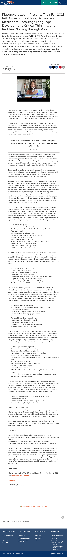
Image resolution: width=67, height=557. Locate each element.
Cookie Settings (19, 553)
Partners (20, 537)
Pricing (36, 540)
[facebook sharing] (50, 67)
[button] (33, 89)
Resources (21, 541)
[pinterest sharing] (60, 67)
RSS (13, 553)
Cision (60, 553)
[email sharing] (63, 67)
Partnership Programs (24, 538)
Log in (52, 537)
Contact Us (5, 540)
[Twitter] (3, 542)
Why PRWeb (38, 535)
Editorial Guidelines (23, 540)
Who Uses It (38, 538)
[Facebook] (5, 542)
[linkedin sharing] (56, 67)
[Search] (65, 2)
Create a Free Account (49, 2)
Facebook (11, 480)
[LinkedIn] (7, 542)
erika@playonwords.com (20, 475)
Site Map (9, 553)
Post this (34, 149)
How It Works (38, 537)
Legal (4, 553)
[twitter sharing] (53, 67)
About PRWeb (22, 535)
